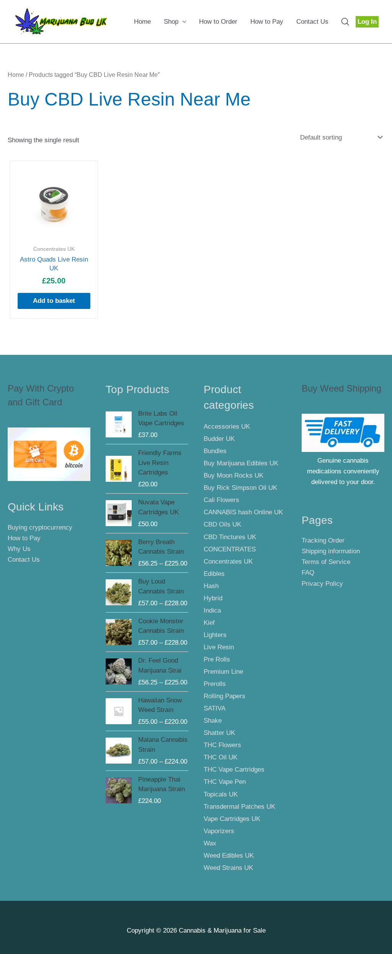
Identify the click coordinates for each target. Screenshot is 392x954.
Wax (210, 843)
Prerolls (215, 683)
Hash (211, 586)
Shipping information (331, 551)
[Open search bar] (345, 22)
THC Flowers (222, 745)
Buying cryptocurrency (40, 527)
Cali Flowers (221, 500)
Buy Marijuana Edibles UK (241, 463)
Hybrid (213, 598)
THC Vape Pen (225, 781)
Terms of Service (326, 562)
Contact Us (312, 21)
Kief (209, 622)
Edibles (214, 573)
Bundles (215, 451)
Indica (212, 610)
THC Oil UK (220, 757)
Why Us (19, 549)
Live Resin (219, 647)
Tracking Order (323, 540)
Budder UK (219, 438)
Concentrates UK (228, 561)
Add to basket (54, 300)
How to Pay (266, 21)
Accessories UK (227, 426)
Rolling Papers (224, 696)
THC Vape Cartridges (234, 769)
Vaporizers (219, 831)
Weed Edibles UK (229, 855)
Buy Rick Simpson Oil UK (240, 487)
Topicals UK (221, 794)
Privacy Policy (322, 583)
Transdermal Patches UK (239, 806)
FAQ (308, 572)
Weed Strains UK (228, 867)
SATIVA (214, 708)
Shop (171, 21)
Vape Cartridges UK (232, 818)
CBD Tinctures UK (230, 537)
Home (142, 21)
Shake (213, 720)
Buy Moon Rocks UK (233, 475)
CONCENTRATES (230, 549)
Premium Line (223, 671)
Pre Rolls (217, 659)
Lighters (215, 635)
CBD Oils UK (222, 524)
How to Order (218, 21)
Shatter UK (219, 732)
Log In (367, 21)
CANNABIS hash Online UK (243, 512)
